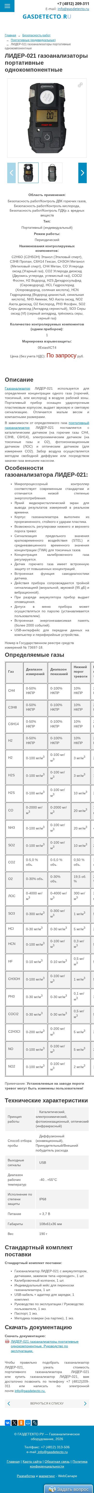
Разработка (26, 1476)
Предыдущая (9, 1403)
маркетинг (47, 1476)
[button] (82, 173)
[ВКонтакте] (8, 1423)
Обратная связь (57, 1461)
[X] (14, 1423)
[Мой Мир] (28, 1423)
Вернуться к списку (47, 1403)
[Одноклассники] (21, 1423)
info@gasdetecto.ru (73, 8)
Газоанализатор (17, 388)
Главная (13, 1461)
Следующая (85, 1403)
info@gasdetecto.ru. (30, 1391)
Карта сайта (32, 1461)
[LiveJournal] (35, 1423)
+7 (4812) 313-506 (55, 1447)
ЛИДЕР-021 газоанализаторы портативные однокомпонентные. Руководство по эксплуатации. (45, 1346)
